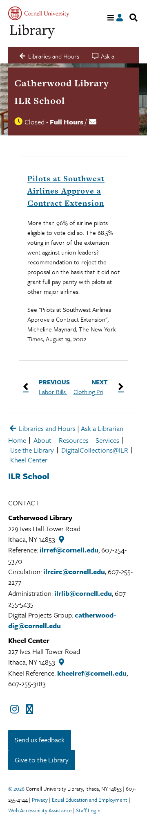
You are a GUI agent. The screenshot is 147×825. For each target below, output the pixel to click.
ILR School (39, 100)
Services (107, 440)
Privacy (40, 800)
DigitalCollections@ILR (94, 450)
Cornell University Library (32, 32)
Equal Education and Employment (89, 800)
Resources (74, 440)
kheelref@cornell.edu (92, 673)
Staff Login (88, 810)
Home (17, 440)
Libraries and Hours (46, 428)
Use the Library (32, 450)
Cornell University (38, 13)
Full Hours (66, 122)
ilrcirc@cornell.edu (74, 571)
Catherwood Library (61, 83)
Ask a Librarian (102, 428)
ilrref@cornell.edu (69, 550)
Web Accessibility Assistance (40, 810)
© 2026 (16, 788)
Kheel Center (28, 460)
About (42, 440)
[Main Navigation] (111, 17)
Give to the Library (42, 760)
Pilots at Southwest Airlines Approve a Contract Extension (66, 191)
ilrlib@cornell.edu (83, 593)
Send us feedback (40, 740)
